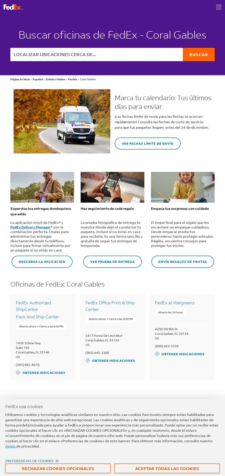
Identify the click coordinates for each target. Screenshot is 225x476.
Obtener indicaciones (40, 372)
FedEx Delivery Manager (30, 227)
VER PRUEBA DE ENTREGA (109, 260)
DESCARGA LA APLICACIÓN (38, 260)
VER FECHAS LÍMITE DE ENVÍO (144, 141)
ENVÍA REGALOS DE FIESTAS (179, 260)
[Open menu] (219, 7)
